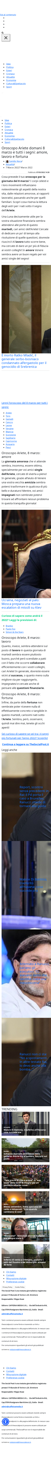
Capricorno (11, 441)
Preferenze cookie (15, 1281)
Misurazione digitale (16, 1278)
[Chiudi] (6, 37)
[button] (5, 1422)
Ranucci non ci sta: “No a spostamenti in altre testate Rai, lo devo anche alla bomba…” (33, 1061)
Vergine (9, 428)
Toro (8, 416)
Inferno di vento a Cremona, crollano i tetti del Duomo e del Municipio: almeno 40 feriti (25, 1262)
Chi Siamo (11, 1271)
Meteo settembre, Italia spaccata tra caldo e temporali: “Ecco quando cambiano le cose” (23, 1209)
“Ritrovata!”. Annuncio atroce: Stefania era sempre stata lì (24, 1237)
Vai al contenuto (8, 14)
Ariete (9, 412)
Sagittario (10, 438)
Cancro (9, 422)
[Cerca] (3, 32)
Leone (9, 425)
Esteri (9, 70)
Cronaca (10, 73)
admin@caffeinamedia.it (12, 1314)
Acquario (10, 444)
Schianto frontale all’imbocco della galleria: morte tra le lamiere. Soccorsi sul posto (25, 1156)
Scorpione (11, 434)
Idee (8, 63)
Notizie (6, 1151)
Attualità (10, 77)
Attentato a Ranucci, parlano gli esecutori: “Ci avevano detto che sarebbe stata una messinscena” (34, 973)
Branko (9, 625)
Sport (9, 86)
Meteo (6, 1204)
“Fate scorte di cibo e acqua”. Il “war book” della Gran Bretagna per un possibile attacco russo (22, 1183)
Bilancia (9, 431)
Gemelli (9, 419)
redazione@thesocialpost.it (20, 1349)
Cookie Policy (19, 1287)
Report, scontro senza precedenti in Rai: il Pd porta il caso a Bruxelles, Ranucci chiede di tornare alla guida (34, 796)
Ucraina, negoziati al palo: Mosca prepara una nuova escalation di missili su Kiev (21, 604)
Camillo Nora (15, 161)
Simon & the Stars (15, 632)
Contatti (10, 1275)
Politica (9, 67)
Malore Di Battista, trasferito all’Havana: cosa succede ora (33, 885)
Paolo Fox (10, 629)
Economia (11, 80)
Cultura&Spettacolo (16, 83)
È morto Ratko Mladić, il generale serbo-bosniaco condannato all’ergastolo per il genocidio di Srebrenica (24, 361)
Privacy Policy (7, 1287)
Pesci (8, 447)
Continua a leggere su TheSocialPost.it (25, 744)
